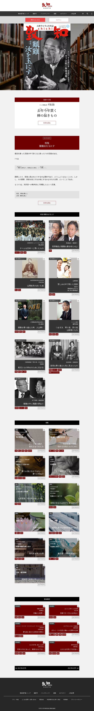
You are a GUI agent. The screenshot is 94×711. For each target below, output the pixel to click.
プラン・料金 (15, 699)
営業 (24, 478)
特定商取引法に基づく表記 (53, 699)
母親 (54, 294)
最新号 (35, 13)
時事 (50, 250)
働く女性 (24, 371)
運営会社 (41, 699)
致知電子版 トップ (23, 13)
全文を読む (47, 123)
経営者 (16, 331)
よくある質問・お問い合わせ (29, 699)
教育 (24, 331)
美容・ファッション (54, 372)
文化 (63, 476)
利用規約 (65, 699)
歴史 (22, 252)
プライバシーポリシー (76, 699)
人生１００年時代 (53, 476)
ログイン (58, 20)
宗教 (19, 503)
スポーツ (17, 252)
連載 (55, 13)
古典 (25, 252)
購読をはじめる (35, 20)
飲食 (23, 450)
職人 (19, 450)
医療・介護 (52, 450)
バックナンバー (45, 13)
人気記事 (73, 13)
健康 (54, 533)
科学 (60, 533)
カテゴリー (63, 13)
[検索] (87, 13)
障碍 (50, 294)
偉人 (16, 290)
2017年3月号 (41, 252)
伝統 (16, 450)
